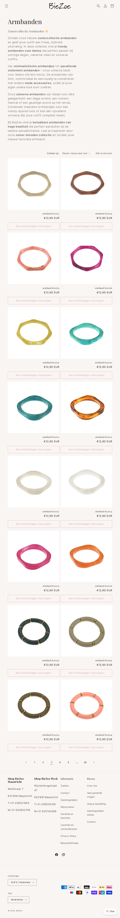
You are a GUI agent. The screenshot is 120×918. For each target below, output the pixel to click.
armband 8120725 (51, 288)
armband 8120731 (51, 437)
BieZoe (19, 911)
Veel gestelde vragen (94, 795)
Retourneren (67, 807)
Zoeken (65, 785)
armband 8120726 (103, 288)
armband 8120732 (103, 437)
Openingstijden (69, 800)
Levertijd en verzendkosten (69, 827)
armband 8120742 (103, 660)
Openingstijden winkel (95, 812)
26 (85, 762)
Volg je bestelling (96, 803)
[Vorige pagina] (26, 762)
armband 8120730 (103, 362)
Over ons (92, 785)
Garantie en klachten (67, 816)
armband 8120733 (50, 511)
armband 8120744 (103, 735)
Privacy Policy (68, 836)
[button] (6, 5)
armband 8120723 (50, 213)
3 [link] (51, 762)
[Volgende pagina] (93, 762)
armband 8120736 (103, 586)
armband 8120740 (50, 660)
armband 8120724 (103, 213)
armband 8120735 (51, 586)
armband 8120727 (51, 362)
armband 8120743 (50, 735)
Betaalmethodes (69, 843)
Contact (65, 793)
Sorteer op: (53, 153)
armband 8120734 (103, 511)
